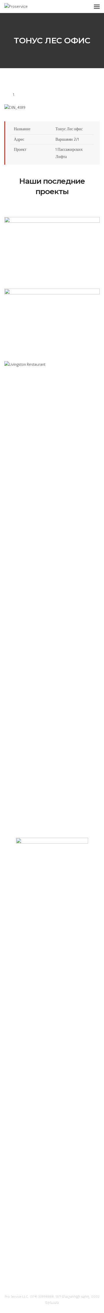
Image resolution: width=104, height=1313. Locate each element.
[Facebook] (41, 1282)
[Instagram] (62, 1282)
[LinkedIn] (52, 1282)
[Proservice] (16, 6)
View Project (52, 266)
